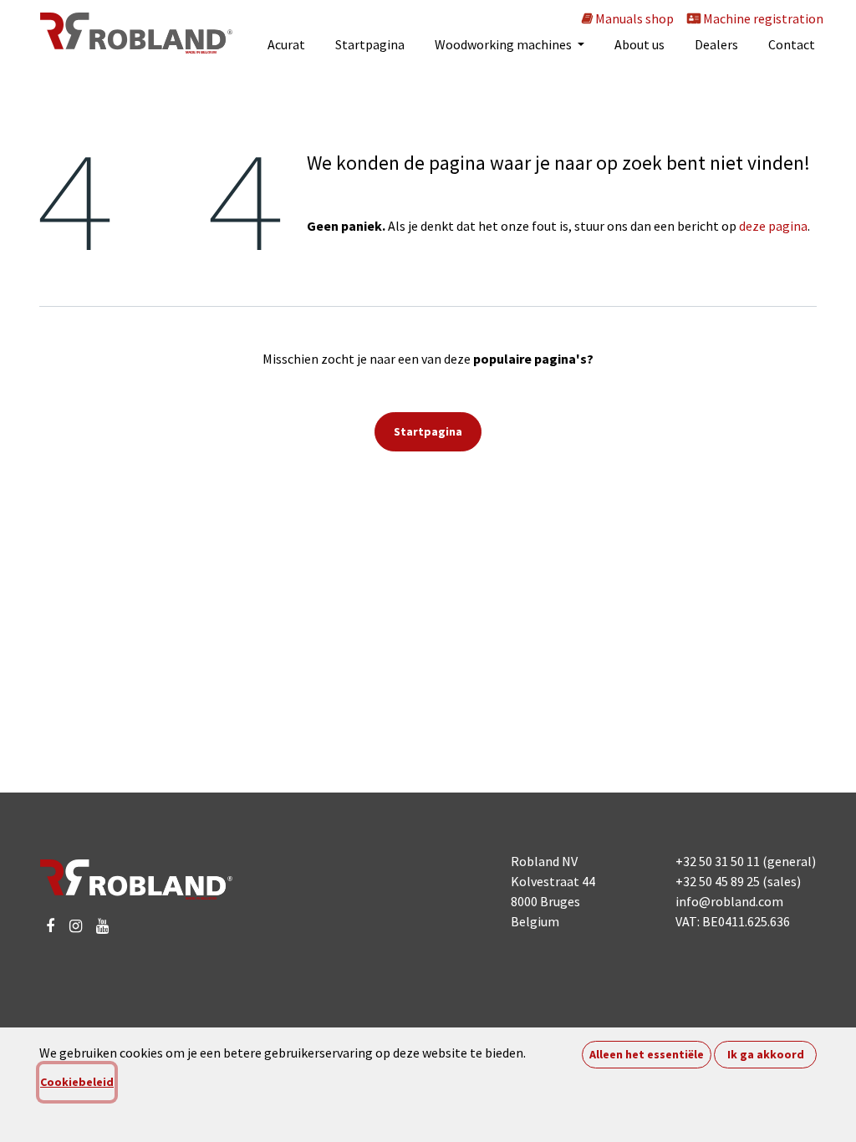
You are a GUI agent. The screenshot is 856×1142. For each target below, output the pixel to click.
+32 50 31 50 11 (717, 861)
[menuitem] (286, 44)
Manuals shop (633, 18)
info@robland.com (729, 901)
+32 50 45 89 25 (717, 881)
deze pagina (773, 225)
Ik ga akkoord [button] (765, 1054)
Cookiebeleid (77, 1081)
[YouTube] (102, 926)
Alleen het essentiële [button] (646, 1054)
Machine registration (762, 18)
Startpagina (428, 431)
